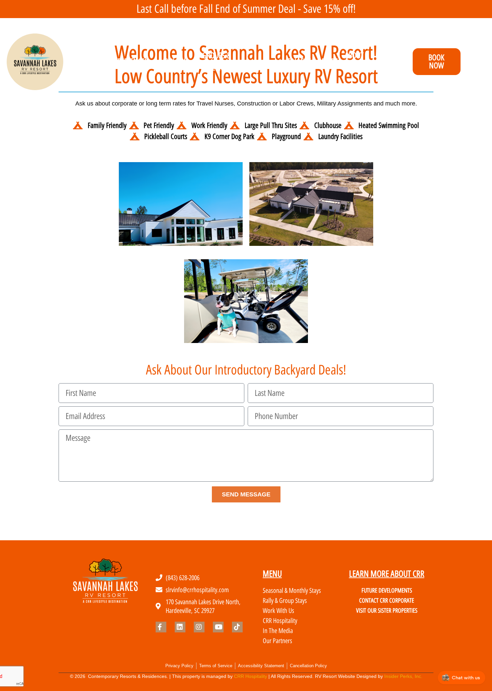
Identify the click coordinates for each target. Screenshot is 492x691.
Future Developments (386, 590)
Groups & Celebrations (223, 62)
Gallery (298, 61)
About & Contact (357, 62)
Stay (89, 61)
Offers (327, 61)
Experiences (129, 61)
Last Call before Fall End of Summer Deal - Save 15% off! (246, 9)
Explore (175, 61)
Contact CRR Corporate (386, 600)
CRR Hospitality (250, 676)
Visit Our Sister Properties (386, 610)
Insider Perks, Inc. (403, 676)
